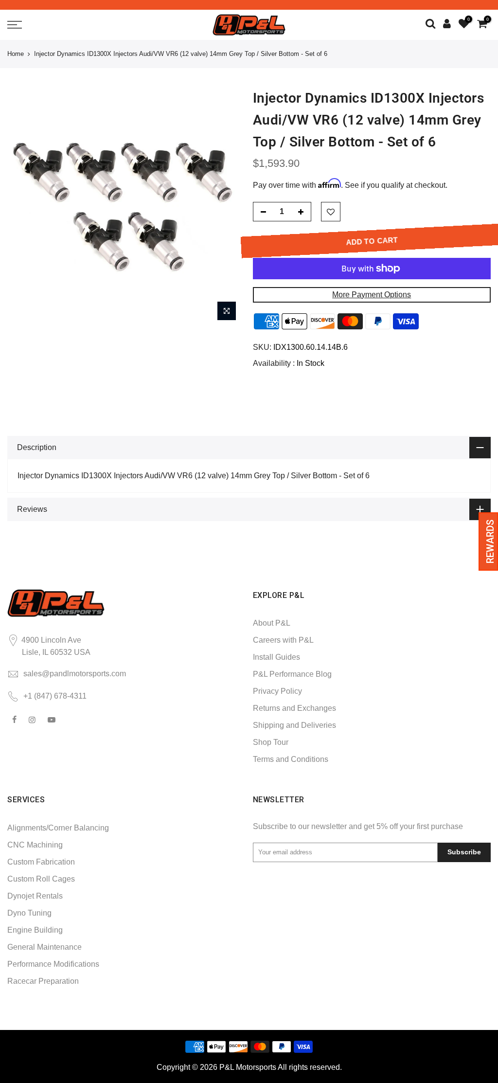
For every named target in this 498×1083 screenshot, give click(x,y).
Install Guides (276, 657)
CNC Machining (35, 845)
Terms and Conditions (290, 759)
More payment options (371, 294)
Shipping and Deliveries (294, 725)
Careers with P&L (283, 640)
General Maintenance (44, 947)
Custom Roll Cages (41, 879)
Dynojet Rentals (35, 896)
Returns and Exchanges (294, 708)
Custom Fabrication (41, 862)
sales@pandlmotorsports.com (74, 673)
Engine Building (35, 930)
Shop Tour (270, 742)
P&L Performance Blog (292, 674)
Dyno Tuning (29, 913)
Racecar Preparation (43, 981)
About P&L (271, 623)
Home (15, 53)
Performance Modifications (53, 964)
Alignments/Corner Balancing (58, 828)
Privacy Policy (277, 691)
